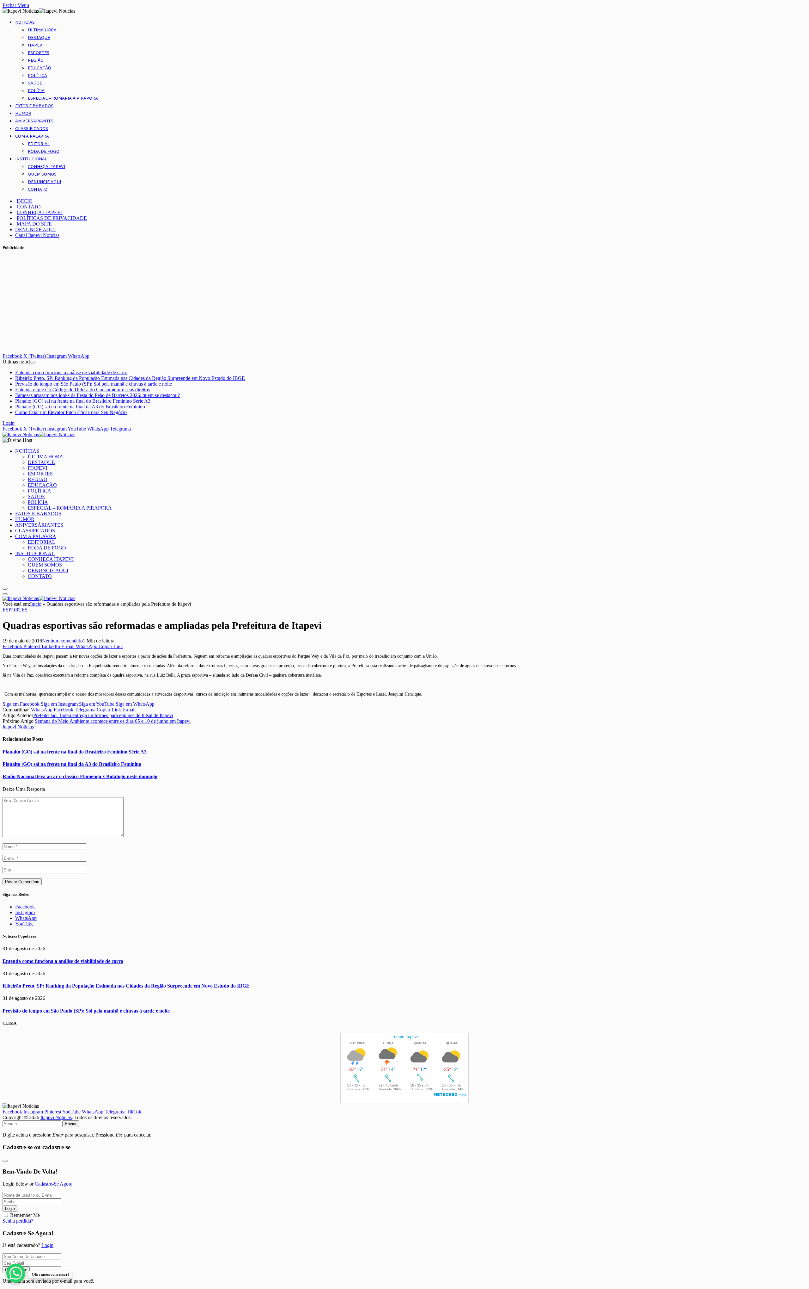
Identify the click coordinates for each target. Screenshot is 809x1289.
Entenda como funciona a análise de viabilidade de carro (71, 372)
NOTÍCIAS (25, 22)
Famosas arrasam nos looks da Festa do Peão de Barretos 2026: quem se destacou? (97, 395)
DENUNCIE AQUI (44, 182)
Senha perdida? (18, 1221)
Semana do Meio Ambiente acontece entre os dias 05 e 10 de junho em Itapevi (113, 721)
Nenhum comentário (62, 640)
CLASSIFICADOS (31, 129)
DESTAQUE (39, 37)
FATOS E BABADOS (34, 106)
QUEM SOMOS (42, 174)
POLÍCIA (36, 91)
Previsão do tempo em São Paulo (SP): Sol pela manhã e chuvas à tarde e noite (93, 384)
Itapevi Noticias (18, 726)
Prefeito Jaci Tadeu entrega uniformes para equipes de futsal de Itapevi (103, 715)
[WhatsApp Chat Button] (15, 1273)
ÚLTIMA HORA (42, 30)
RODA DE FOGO (43, 151)
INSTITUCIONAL (31, 159)
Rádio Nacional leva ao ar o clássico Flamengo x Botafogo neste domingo (80, 776)
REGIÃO (36, 60)
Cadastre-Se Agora (53, 1184)
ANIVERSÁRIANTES (34, 121)
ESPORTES (38, 53)
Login (10, 1208)
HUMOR (23, 113)
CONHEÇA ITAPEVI (46, 166)
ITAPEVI (36, 45)
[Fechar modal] (5, 1161)
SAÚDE (35, 83)
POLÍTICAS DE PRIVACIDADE (52, 218)
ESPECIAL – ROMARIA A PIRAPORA (63, 98)
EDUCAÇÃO (39, 68)
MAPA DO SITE (34, 223)
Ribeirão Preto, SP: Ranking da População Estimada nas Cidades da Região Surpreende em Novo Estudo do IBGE (130, 378)
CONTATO (37, 189)
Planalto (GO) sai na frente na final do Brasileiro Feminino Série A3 (82, 401)
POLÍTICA (37, 75)
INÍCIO (25, 201)
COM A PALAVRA (32, 136)
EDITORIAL (39, 144)
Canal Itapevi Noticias (37, 235)
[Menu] (5, 589)
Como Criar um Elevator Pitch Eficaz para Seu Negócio (71, 412)
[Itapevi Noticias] (39, 434)
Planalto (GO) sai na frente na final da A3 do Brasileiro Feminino (80, 406)
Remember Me (25, 1215)
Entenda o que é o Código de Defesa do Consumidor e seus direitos (82, 389)
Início (35, 604)
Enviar (70, 1123)
